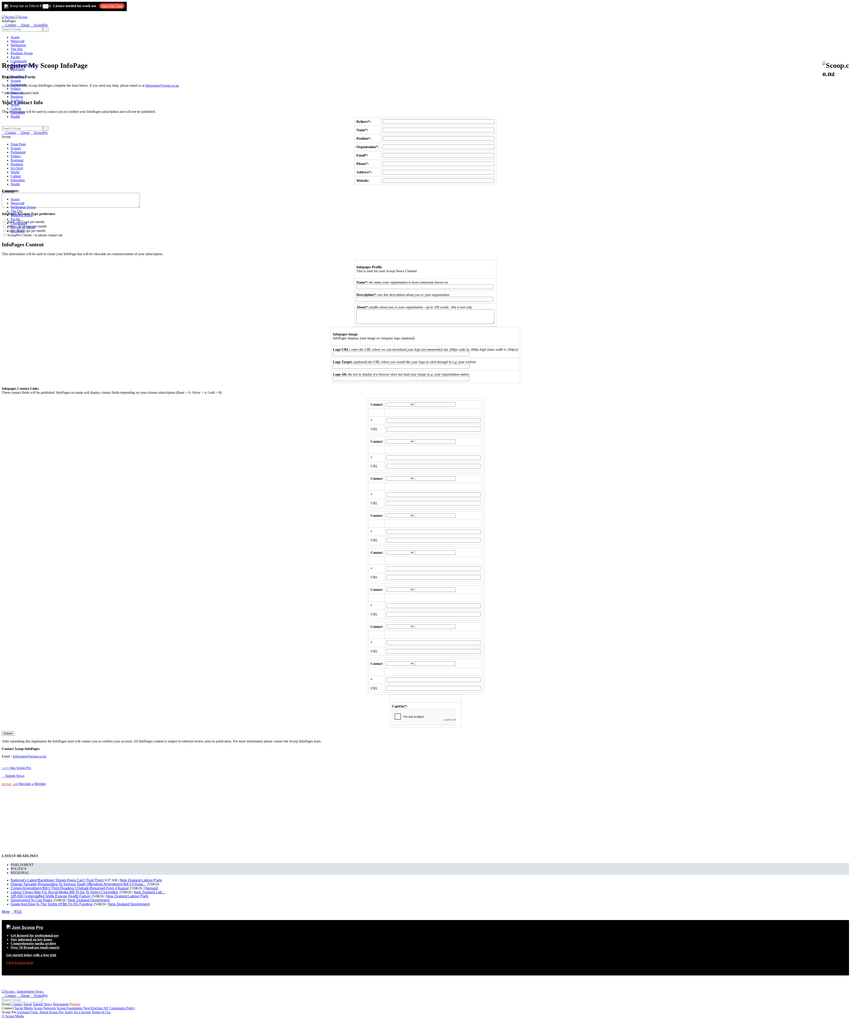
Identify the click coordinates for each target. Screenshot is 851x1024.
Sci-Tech (17, 100)
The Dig (16, 49)
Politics (16, 88)
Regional (17, 92)
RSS (16, 912)
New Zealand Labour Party (141, 880)
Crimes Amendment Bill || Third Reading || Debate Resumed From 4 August (70, 888)
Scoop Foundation (69, 1008)
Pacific (15, 57)
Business (17, 96)
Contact (17, 1004)
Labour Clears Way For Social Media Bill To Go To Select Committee (64, 892)
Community (19, 61)
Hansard (151, 888)
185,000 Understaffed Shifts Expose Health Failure (50, 896)
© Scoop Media (13, 1016)
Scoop (15, 37)
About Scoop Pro (51, 1012)
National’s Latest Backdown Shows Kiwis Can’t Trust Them (57, 880)
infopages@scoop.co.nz (162, 85)
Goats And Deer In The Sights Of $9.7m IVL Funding (51, 904)
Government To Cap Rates (31, 900)
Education (18, 112)
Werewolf (17, 41)
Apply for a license (77, 1012)
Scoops (16, 80)
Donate (74, 1004)
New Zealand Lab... (149, 892)
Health (15, 116)
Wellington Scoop (23, 207)
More (6, 912)
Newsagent (60, 1004)
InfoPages (18, 69)
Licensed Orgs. (28, 1012)
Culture (16, 108)
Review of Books (23, 65)
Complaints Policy (122, 1008)
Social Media (23, 1008)
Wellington (18, 45)
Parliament (18, 84)
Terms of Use (101, 1012)
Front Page (18, 76)
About (27, 1004)
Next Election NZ (95, 1008)
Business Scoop (22, 53)
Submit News (42, 1004)
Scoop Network (45, 1008)
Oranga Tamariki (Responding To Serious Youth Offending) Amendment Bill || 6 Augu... (78, 884)
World (15, 104)
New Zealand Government (88, 900)
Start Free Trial (111, 6)
